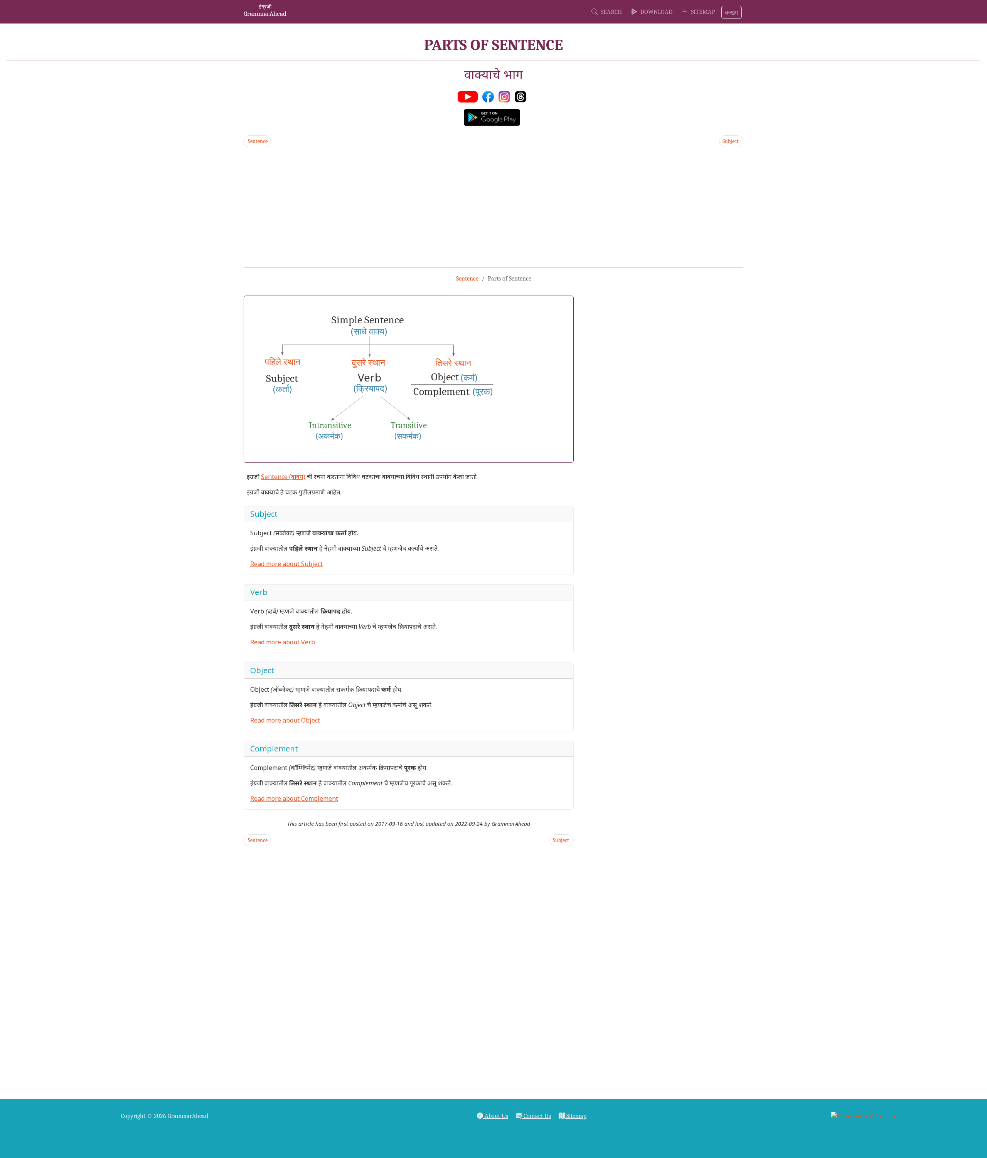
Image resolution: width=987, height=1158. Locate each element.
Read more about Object (285, 720)
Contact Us (536, 1116)
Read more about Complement (294, 798)
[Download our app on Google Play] (493, 117)
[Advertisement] (475, 207)
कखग (731, 12)
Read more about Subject (286, 564)
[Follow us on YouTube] (469, 96)
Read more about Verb (282, 642)
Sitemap (701, 11)
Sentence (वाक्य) (283, 476)
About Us (495, 1116)
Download (654, 11)
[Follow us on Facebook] (489, 96)
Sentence (257, 141)
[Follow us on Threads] (522, 96)
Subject (731, 141)
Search (610, 11)
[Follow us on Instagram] (506, 96)
